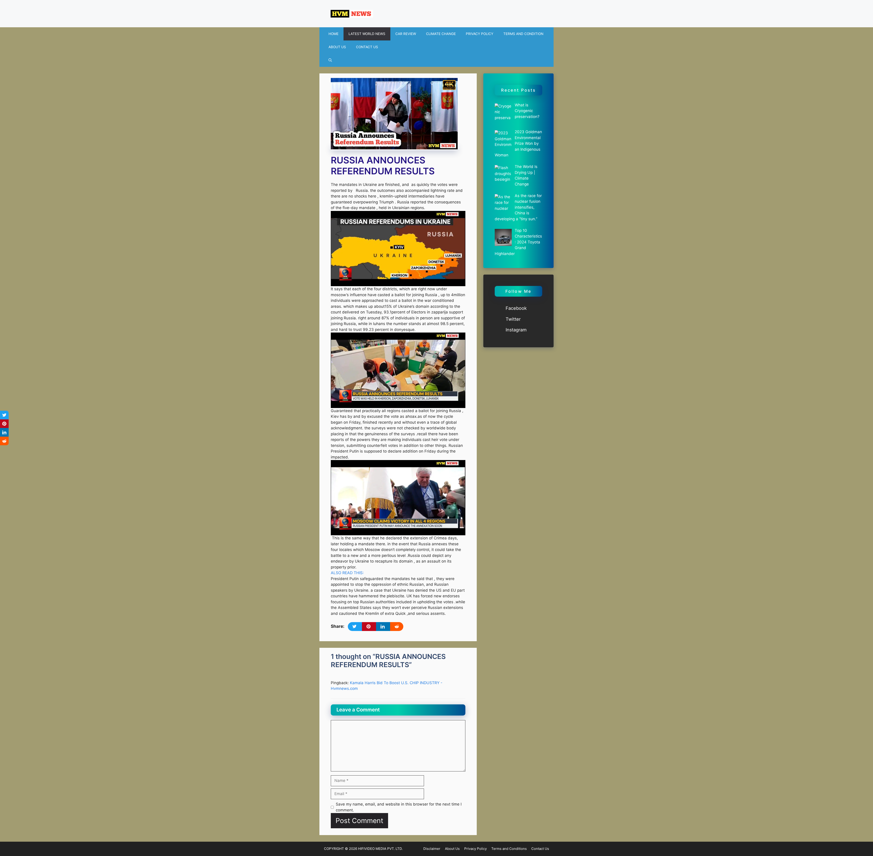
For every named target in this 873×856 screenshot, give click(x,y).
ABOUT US (337, 47)
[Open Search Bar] (330, 60)
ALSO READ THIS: (347, 573)
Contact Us (540, 848)
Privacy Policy (475, 848)
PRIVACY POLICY (479, 34)
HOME (334, 34)
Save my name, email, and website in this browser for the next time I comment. (399, 807)
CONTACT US (367, 47)
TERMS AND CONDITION (523, 34)
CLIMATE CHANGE (441, 34)
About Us (452, 848)
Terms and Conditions (509, 848)
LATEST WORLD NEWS (367, 34)
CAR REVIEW (405, 34)
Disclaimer (431, 848)
